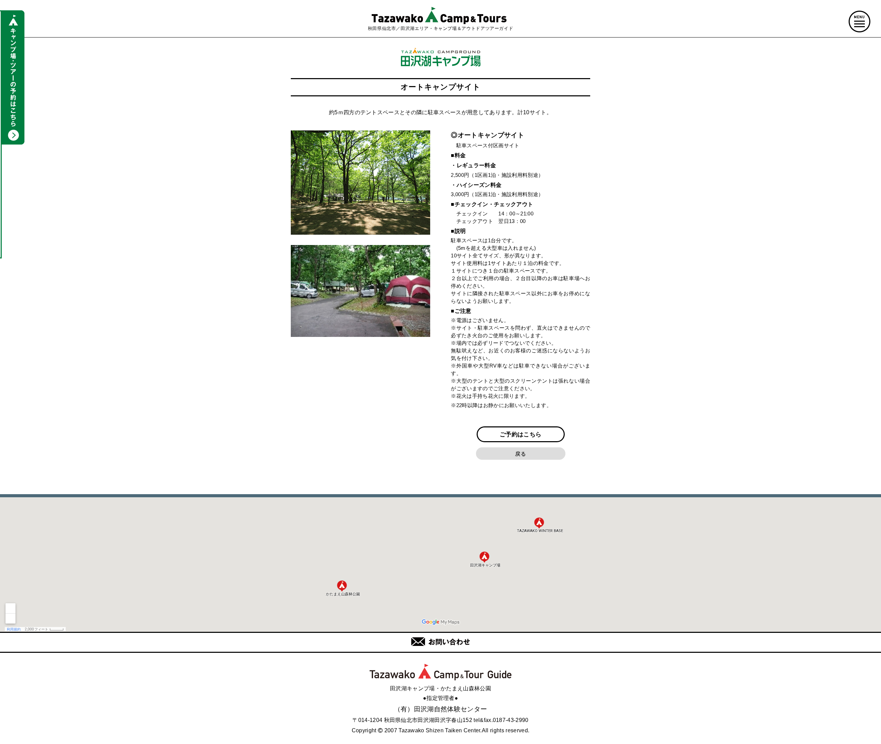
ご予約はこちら (520, 434)
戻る (520, 454)
